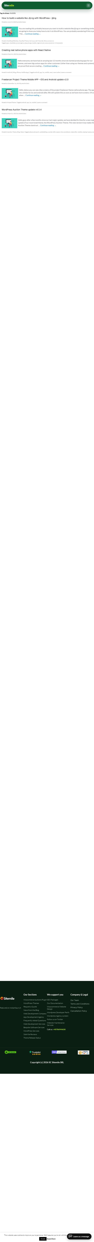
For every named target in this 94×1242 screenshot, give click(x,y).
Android (9, 72)
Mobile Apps (25, 72)
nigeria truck (40, 43)
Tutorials (40, 41)
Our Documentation (55, 1002)
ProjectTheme (11, 102)
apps (7, 43)
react (51, 72)
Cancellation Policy (78, 1010)
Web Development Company (35, 1013)
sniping (84, 132)
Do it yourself (33, 41)
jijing (26, 43)
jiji (17, 43)
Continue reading (33, 34)
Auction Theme (12, 132)
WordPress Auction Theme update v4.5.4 (22, 109)
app (41, 72)
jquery (58, 132)
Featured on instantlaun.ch (10, 1007)
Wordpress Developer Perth (58, 1012)
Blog (14, 72)
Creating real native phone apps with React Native (26, 50)
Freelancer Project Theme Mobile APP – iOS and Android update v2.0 (35, 79)
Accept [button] (43, 1239)
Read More (51, 1239)
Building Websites (12, 41)
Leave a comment (66, 72)
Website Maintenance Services (55, 1023)
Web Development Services (34, 1023)
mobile (34, 43)
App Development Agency (34, 1016)
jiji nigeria (21, 43)
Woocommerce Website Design (56, 1007)
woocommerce (49, 43)
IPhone (18, 72)
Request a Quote (30, 1006)
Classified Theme (24, 41)
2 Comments (59, 43)
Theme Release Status (32, 1037)
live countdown (65, 132)
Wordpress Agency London (57, 1015)
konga (30, 43)
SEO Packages (52, 999)
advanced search (34, 132)
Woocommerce (48, 41)
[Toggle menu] (88, 5)
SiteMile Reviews (30, 1034)
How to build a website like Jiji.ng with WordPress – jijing (29, 18)
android (36, 72)
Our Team (74, 999)
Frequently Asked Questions (35, 1020)
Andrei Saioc (22, 22)
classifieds (13, 43)
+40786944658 (59, 1029)
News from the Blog (31, 1009)
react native (56, 72)
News (22, 132)
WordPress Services (31, 1030)
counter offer (52, 132)
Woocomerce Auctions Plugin (35, 999)
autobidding (43, 132)
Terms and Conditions (79, 1003)
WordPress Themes (31, 1002)
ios (43, 72)
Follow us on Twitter (55, 1019)
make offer (74, 132)
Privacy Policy (76, 1007)
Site (9, 5)
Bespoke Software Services (34, 1027)
